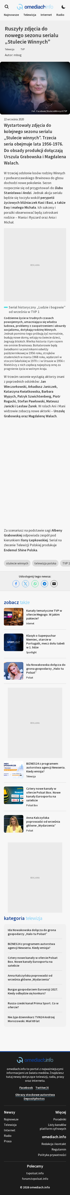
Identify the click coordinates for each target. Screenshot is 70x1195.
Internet (46, 15)
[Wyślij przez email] (54, 583)
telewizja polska (45, 563)
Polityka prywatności (52, 1155)
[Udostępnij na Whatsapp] (35, 583)
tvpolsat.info (35, 1173)
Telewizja (29, 15)
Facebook (26, 1088)
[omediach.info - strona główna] (35, 7)
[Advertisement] (35, 264)
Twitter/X (42, 1088)
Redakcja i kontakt (53, 1144)
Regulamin (59, 1149)
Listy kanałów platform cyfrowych (53, 1127)
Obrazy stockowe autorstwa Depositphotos (35, 1096)
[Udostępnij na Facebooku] (15, 583)
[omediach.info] (35, 1062)
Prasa (7, 1141)
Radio (60, 15)
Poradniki (59, 1119)
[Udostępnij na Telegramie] (44, 583)
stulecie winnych (17, 563)
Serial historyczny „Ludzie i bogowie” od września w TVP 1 (37, 309)
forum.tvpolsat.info (35, 1179)
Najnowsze (11, 15)
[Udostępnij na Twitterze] (25, 583)
